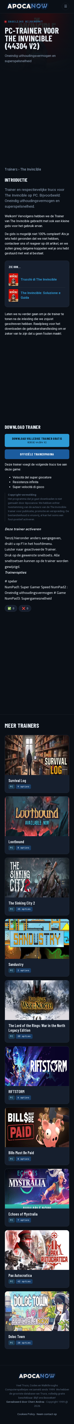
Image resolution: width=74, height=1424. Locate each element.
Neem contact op (47, 1414)
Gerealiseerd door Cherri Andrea (25, 1401)
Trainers (11, 169)
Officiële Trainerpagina (37, 454)
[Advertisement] (37, 111)
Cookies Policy (26, 1414)
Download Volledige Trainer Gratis (37, 440)
